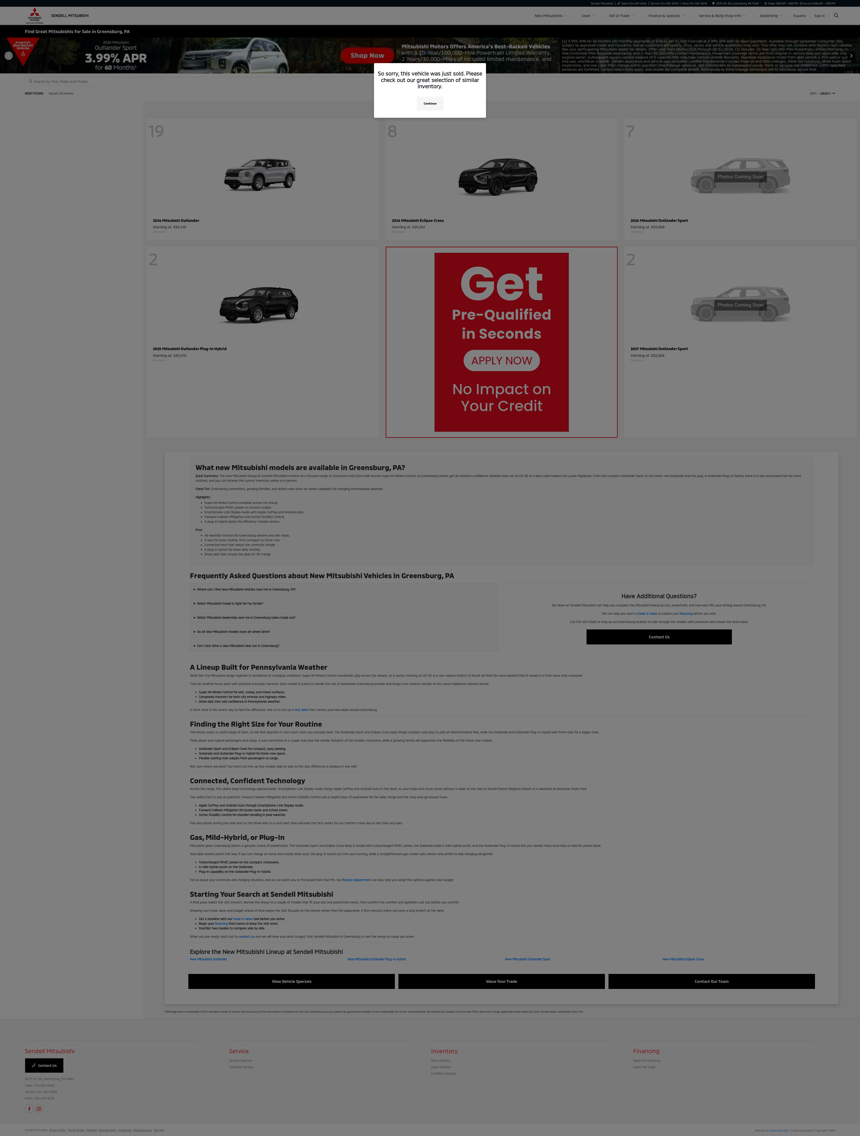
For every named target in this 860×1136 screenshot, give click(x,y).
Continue (430, 103)
